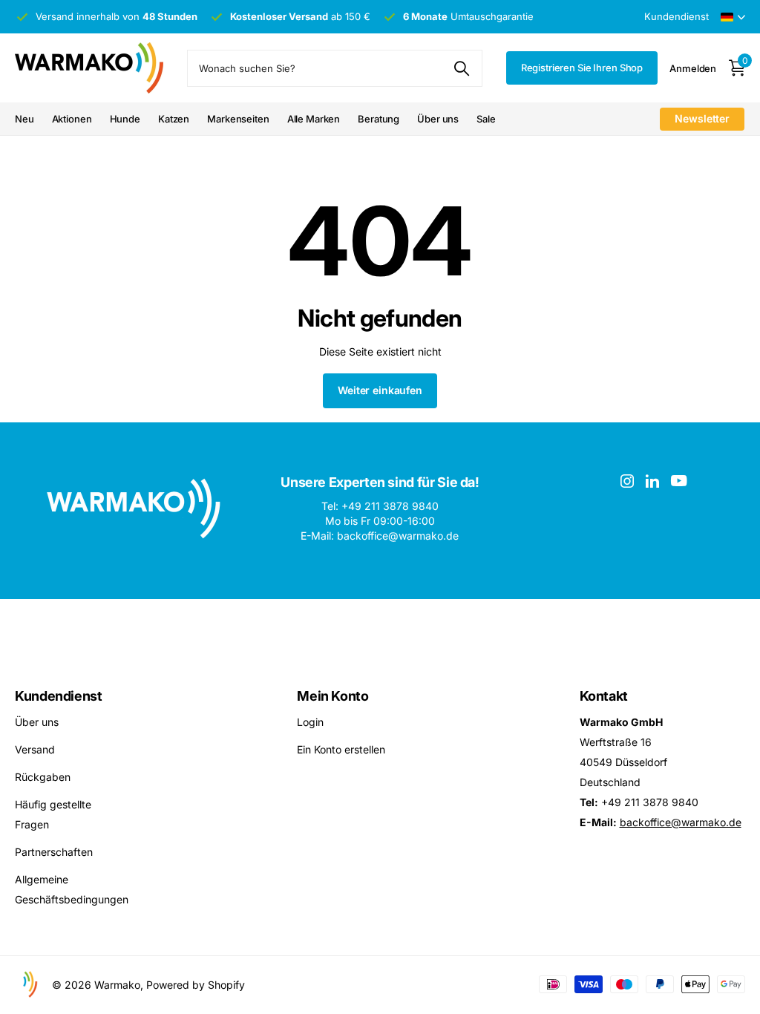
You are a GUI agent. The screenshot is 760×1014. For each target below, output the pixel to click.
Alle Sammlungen (125, 120)
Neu (24, 119)
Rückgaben (43, 777)
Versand (35, 749)
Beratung (378, 119)
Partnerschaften (54, 851)
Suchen (462, 68)
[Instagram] (627, 481)
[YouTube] (679, 480)
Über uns (438, 119)
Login (310, 722)
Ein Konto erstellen (341, 749)
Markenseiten (238, 119)
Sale (485, 119)
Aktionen (72, 119)
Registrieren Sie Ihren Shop (582, 67)
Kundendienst (58, 696)
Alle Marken (314, 119)
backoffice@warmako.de (680, 822)
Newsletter (702, 118)
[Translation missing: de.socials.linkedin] (652, 481)
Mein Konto (332, 696)
